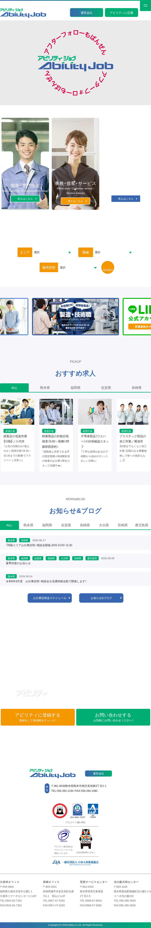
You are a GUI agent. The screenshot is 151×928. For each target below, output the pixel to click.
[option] (75, 316)
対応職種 (126, 661)
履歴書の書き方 (126, 632)
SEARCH (108, 270)
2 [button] (68, 338)
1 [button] (61, 338)
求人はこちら (25, 198)
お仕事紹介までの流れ (25, 632)
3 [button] (75, 338)
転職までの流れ (75, 632)
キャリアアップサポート (25, 661)
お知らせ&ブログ (101, 598)
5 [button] (90, 338)
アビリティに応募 (121, 12)
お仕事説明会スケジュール (49, 598)
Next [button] (143, 321)
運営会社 (86, 12)
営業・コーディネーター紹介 (75, 661)
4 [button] (83, 338)
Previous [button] (7, 321)
